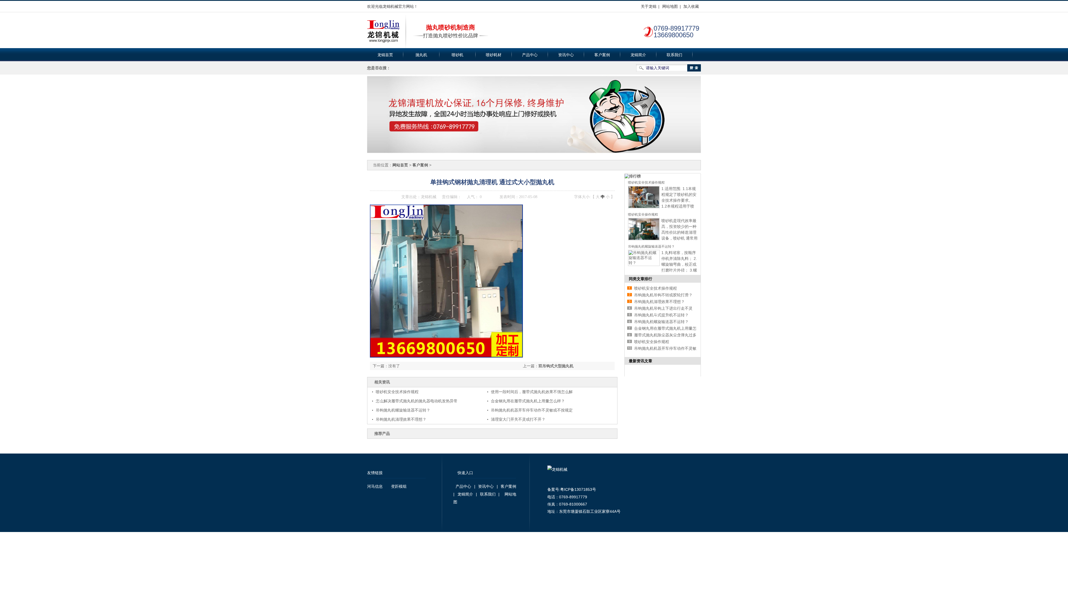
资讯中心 (566, 55)
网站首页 (400, 165)
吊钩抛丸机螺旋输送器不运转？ (403, 410)
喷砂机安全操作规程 (643, 214)
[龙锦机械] (383, 31)
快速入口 (465, 473)
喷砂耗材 (493, 55)
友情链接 (375, 473)
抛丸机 (421, 55)
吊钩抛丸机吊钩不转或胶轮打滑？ (663, 295)
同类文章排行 (640, 279)
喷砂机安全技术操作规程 (397, 392)
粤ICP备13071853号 (578, 489)
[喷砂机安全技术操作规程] (644, 207)
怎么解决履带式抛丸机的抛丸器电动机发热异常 (417, 401)
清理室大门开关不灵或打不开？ (518, 419)
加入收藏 (691, 6)
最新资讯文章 (640, 361)
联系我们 (674, 55)
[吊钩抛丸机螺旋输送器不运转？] (644, 262)
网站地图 (670, 6)
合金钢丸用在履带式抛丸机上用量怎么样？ (528, 401)
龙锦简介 (638, 55)
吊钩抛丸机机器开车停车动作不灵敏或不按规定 (532, 410)
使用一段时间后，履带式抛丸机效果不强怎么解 (532, 392)
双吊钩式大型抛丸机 (555, 366)
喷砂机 (457, 55)
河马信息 (375, 486)
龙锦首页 (385, 55)
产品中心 (530, 55)
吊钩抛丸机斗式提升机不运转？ (661, 315)
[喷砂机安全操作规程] (644, 239)
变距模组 (399, 486)
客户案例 (602, 55)
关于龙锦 (648, 6)
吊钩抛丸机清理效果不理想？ (401, 419)
